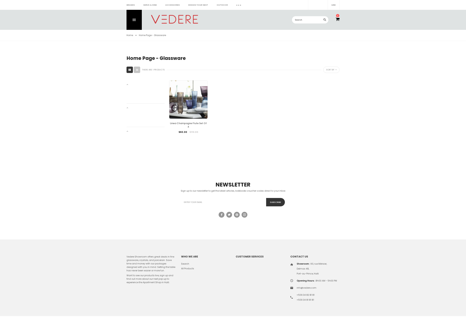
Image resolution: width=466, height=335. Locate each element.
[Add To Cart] (179, 137)
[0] (337, 20)
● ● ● (238, 4)
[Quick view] (197, 137)
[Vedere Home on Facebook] (221, 215)
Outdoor (222, 4)
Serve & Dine (150, 4)
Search (185, 263)
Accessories (172, 4)
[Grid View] (130, 70)
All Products (187, 268)
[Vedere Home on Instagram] (244, 215)
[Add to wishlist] (188, 137)
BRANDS (131, 4)
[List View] (137, 70)
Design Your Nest (198, 4)
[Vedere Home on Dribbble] (237, 215)
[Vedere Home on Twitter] (229, 215)
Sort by (330, 69)
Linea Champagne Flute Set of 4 (188, 125)
